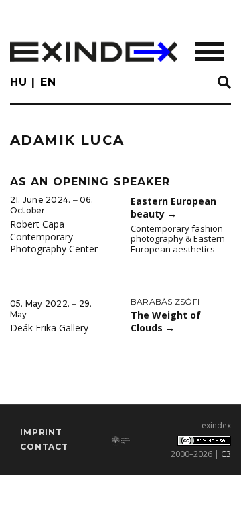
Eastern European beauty (173, 207)
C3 (226, 454)
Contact (44, 447)
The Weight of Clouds (166, 321)
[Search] (224, 83)
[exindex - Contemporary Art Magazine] (93, 52)
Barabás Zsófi (165, 301)
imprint (41, 432)
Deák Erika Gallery (49, 327)
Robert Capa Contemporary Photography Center (54, 236)
